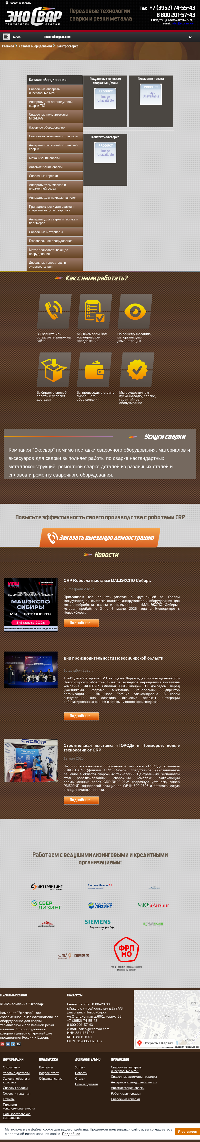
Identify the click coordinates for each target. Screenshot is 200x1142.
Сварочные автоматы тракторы (134, 1076)
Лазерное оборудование (47, 127)
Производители (86, 1084)
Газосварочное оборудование (50, 241)
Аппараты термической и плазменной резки (47, 187)
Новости (81, 1073)
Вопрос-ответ (49, 1073)
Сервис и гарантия (16, 1093)
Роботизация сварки (125, 1093)
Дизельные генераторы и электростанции (47, 264)
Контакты (46, 1067)
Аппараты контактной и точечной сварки (53, 147)
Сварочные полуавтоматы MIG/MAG (48, 116)
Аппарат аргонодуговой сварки (134, 1082)
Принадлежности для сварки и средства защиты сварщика (51, 208)
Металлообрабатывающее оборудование (48, 252)
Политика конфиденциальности (18, 1106)
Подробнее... (81, 622)
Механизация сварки (44, 158)
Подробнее (71, 1134)
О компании (11, 1067)
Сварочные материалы (46, 232)
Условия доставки (16, 1073)
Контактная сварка (105, 137)
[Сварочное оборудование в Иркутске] (33, 24)
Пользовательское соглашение (16, 1116)
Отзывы (8, 1099)
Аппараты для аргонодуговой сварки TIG (50, 104)
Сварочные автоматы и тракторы (53, 136)
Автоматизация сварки (45, 167)
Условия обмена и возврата (16, 1080)
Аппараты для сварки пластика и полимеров (53, 221)
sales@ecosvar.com (183, 23)
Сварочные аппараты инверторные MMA (44, 91)
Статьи (80, 1078)
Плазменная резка (151, 79)
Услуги (80, 1067)
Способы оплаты (15, 1088)
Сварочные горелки (43, 176)
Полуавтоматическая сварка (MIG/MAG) (105, 81)
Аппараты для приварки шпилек (52, 197)
